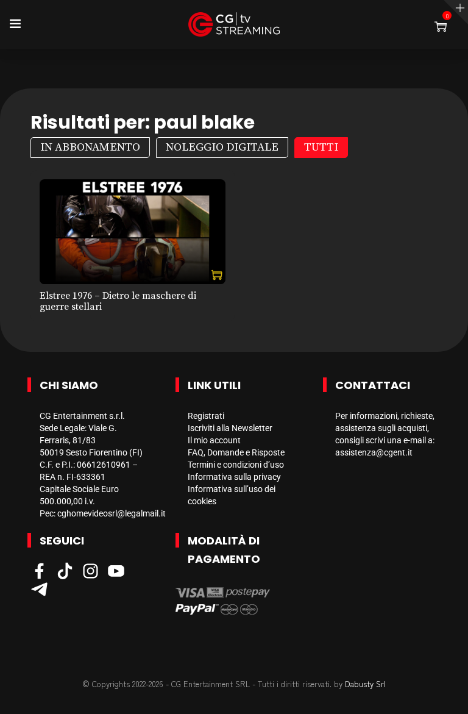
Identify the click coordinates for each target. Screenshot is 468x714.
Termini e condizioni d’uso (236, 464)
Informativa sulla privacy (234, 477)
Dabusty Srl (365, 684)
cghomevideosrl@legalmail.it (111, 513)
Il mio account (214, 440)
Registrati (206, 416)
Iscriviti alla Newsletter (230, 428)
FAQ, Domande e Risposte (236, 452)
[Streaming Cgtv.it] (234, 24)
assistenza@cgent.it (374, 452)
